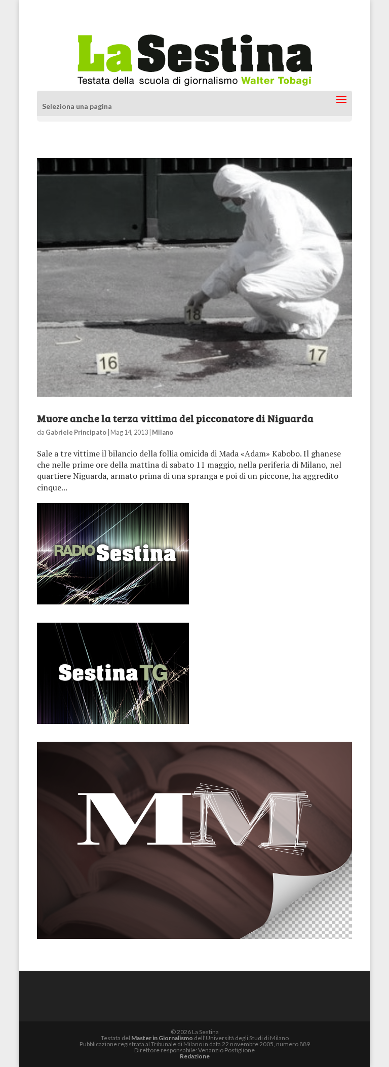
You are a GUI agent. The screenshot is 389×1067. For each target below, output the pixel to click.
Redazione (195, 1056)
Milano (162, 432)
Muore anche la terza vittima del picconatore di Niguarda (175, 418)
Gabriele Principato (76, 432)
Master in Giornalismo (162, 1038)
